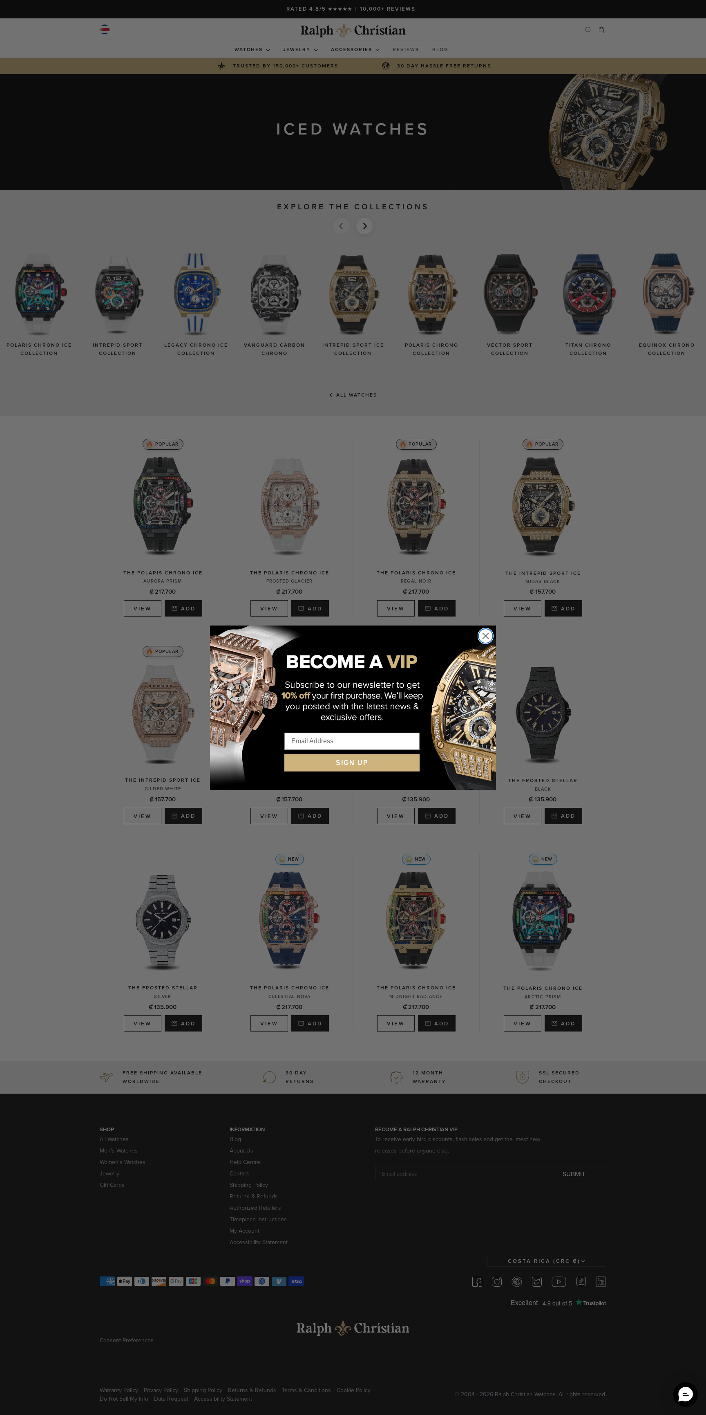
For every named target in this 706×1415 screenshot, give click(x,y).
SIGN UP (352, 762)
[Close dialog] (485, 636)
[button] (685, 1394)
